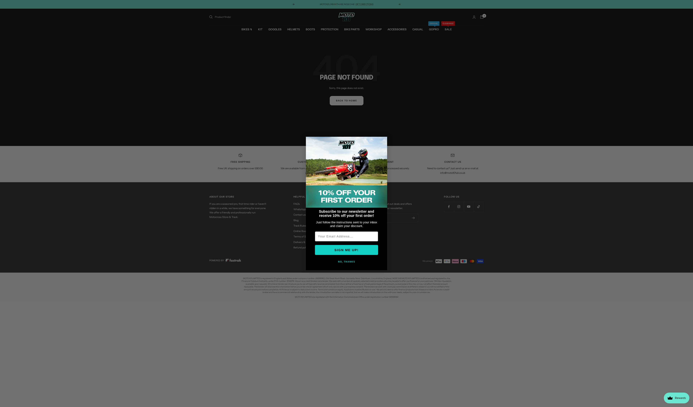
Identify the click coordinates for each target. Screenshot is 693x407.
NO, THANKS (346, 262)
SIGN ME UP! (346, 250)
